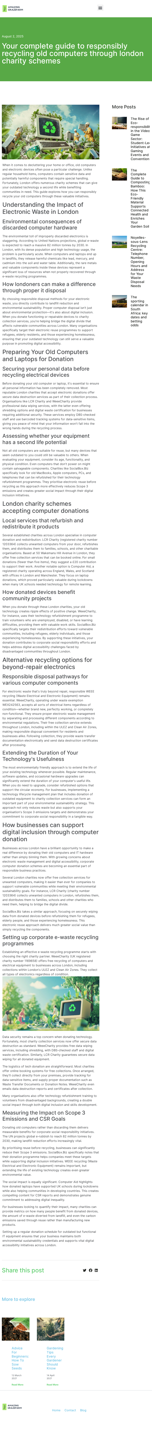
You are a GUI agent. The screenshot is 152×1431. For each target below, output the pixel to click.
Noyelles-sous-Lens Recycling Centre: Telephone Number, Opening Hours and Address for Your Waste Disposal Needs (139, 262)
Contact (70, 1410)
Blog (83, 1410)
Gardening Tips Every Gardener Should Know (55, 1358)
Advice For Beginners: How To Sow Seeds (20, 1358)
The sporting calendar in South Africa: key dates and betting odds (139, 311)
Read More (17, 1384)
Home (56, 1410)
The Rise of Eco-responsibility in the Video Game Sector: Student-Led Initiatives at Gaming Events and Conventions (141, 139)
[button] (100, 8)
